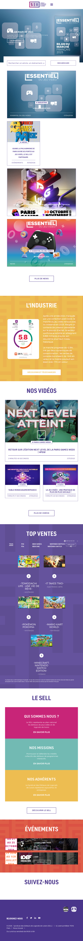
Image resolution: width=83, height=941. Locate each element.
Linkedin (35, 918)
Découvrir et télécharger (41, 372)
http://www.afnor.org (65, 909)
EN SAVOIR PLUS (15, 42)
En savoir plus (41, 732)
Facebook (27, 918)
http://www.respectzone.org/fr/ (73, 909)
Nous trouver (18, 928)
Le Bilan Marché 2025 (41, 108)
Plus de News (42, 279)
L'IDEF (36, 857)
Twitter (31, 918)
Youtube (39, 918)
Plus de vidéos (41, 513)
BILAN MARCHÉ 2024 (41, 256)
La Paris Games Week (42, 843)
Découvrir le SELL (41, 810)
